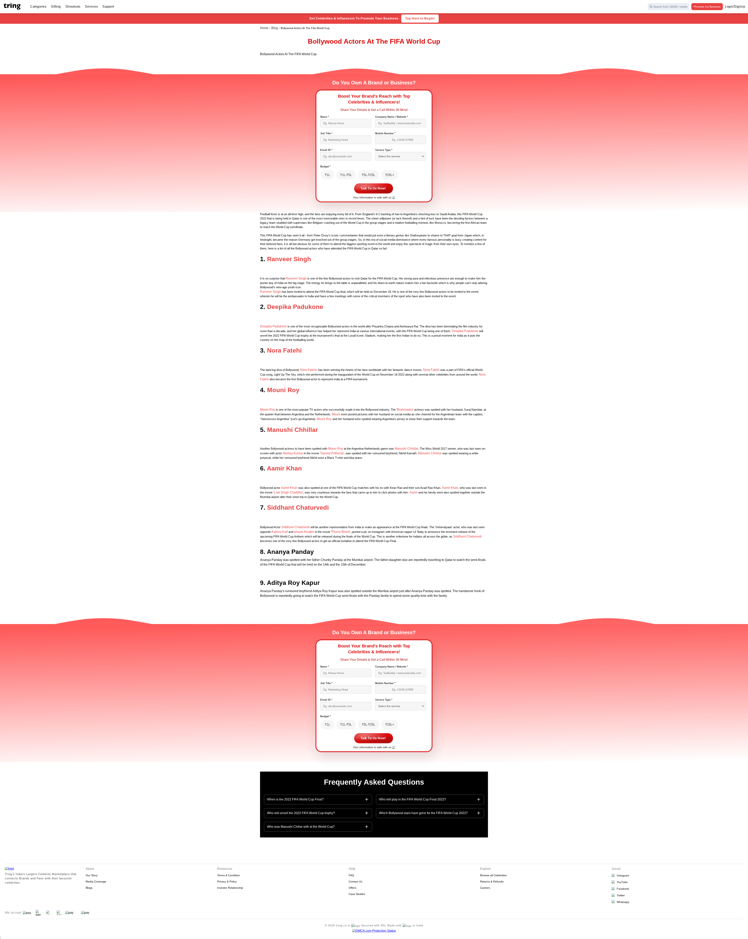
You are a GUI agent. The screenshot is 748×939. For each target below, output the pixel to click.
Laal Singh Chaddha (288, 492)
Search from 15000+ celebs (670, 6)
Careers (485, 887)
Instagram (622, 875)
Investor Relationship (230, 887)
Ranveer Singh (289, 259)
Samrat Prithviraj (331, 453)
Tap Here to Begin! (420, 18)
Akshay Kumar (293, 453)
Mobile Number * (385, 133)
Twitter (620, 895)
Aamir (413, 492)
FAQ (351, 875)
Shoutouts (72, 6)
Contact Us (355, 881)
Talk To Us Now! (373, 188)
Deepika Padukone (295, 306)
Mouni (336, 414)
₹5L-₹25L (368, 175)
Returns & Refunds (492, 881)
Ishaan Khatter (304, 531)
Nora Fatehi (284, 350)
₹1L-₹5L (346, 175)
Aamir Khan (284, 468)
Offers (352, 887)
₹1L (327, 175)
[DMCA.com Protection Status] (374, 931)
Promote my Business (707, 6)
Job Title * (326, 133)
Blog (274, 28)
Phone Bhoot (341, 531)
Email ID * (326, 150)
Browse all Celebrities (493, 875)
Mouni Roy (283, 389)
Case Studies (357, 894)
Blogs (89, 887)
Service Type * (383, 150)
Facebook (622, 888)
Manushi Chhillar (292, 429)
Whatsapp (622, 902)
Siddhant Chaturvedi (298, 507)
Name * (324, 116)
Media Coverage (96, 881)
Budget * (325, 166)
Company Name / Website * (391, 116)
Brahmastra (405, 409)
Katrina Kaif (280, 531)
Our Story (92, 875)
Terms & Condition (228, 875)
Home (264, 28)
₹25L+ (389, 175)
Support (108, 6)
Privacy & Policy (227, 881)
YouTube (621, 882)
